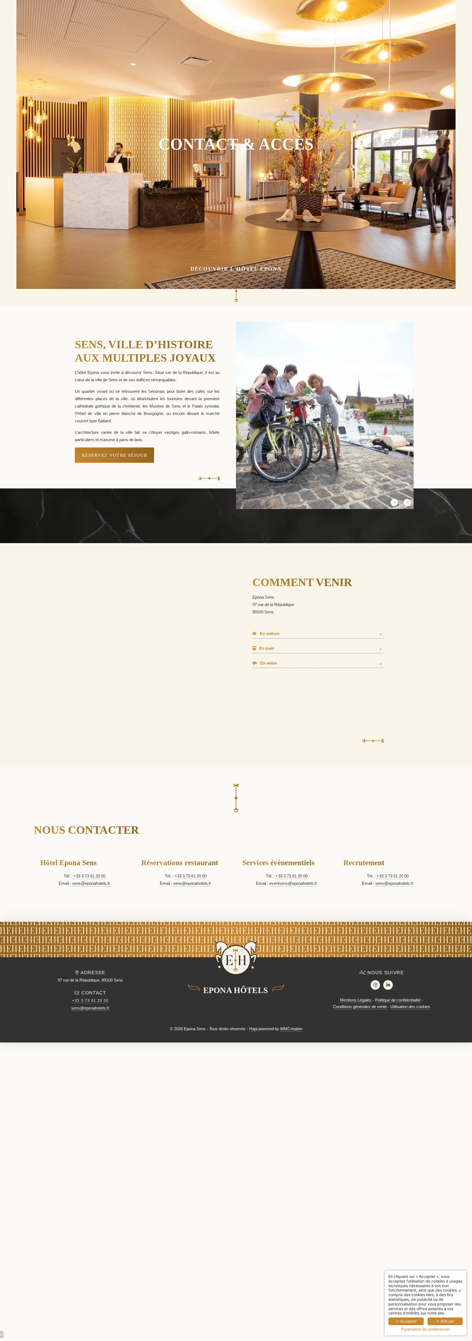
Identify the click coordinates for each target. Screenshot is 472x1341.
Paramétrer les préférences (425, 1329)
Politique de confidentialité (398, 1000)
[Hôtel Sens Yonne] (388, 985)
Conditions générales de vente (360, 1006)
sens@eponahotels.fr (91, 883)
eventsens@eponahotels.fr (293, 883)
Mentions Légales (355, 1000)
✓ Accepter (406, 1321)
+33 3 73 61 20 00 (89, 876)
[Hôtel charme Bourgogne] (375, 985)
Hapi (253, 1028)
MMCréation (291, 1028)
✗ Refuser (445, 1321)
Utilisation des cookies (410, 1006)
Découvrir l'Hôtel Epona (236, 269)
